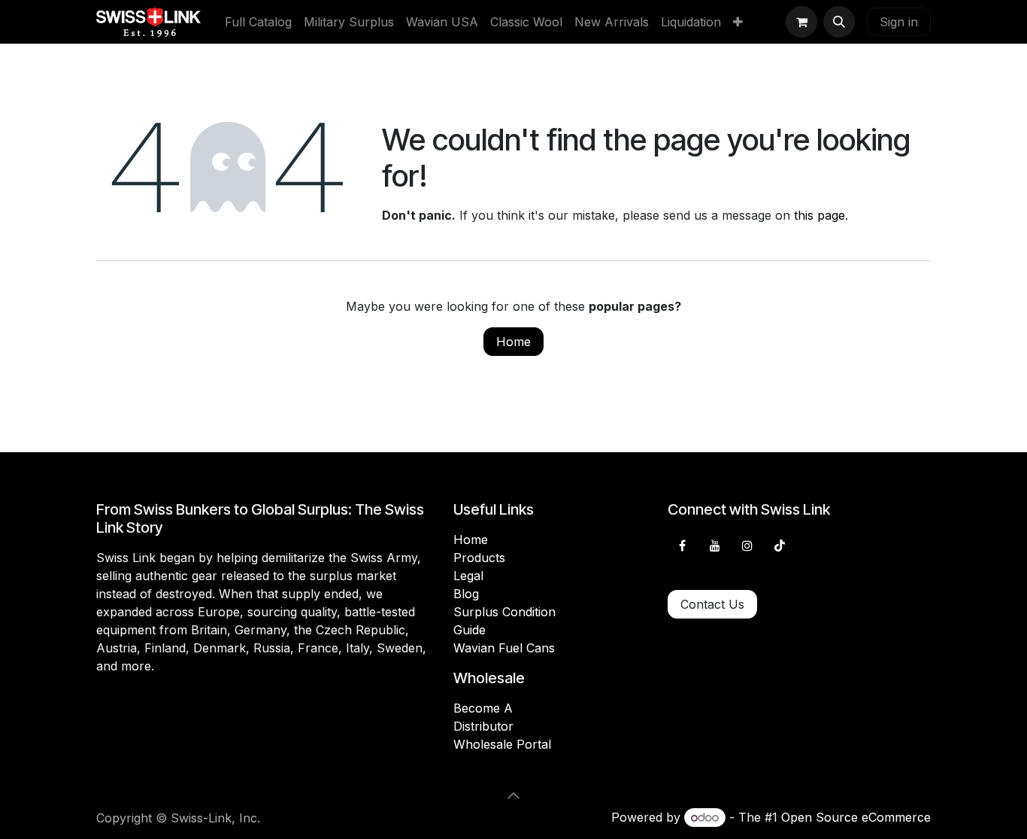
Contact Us (712, 604)
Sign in (899, 21)
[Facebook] (682, 545)
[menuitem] (258, 22)
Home (513, 341)
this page (819, 215)
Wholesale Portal (502, 744)
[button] (839, 22)
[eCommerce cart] (801, 22)
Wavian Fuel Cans (504, 647)
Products (479, 557)
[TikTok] (780, 545)
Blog (466, 593)
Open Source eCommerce (856, 817)
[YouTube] (715, 545)
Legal (468, 575)
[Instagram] (747, 545)
